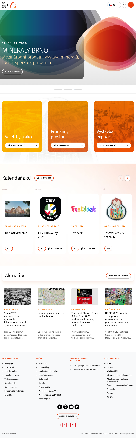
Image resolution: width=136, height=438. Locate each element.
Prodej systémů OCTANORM (50, 395)
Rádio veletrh (44, 379)
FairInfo (42, 383)
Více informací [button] (16, 145)
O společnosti (10, 383)
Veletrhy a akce (19, 136)
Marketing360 (44, 399)
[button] (114, 5)
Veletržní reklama (46, 375)
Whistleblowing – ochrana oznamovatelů (117, 380)
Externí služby (44, 387)
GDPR (109, 363)
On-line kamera (11, 387)
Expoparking (44, 367)
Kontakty (8, 395)
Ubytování (43, 363)
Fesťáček (76, 233)
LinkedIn (77, 406)
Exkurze (110, 393)
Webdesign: (124, 434)
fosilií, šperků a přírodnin (26, 62)
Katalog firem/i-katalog (48, 371)
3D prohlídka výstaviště (14, 391)
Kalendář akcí (10, 367)
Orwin (131, 434)
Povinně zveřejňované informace (120, 385)
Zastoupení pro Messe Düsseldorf (86, 366)
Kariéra (109, 397)
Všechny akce (44, 178)
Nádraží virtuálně (16, 233)
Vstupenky (56, 248)
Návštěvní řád (112, 371)
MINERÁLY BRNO (25, 50)
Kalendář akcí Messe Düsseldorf (85, 370)
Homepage (9, 363)
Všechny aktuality (118, 276)
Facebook (59, 406)
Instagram (65, 406)
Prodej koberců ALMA (47, 391)
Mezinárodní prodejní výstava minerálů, (40, 57)
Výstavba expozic (105, 134)
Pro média (111, 389)
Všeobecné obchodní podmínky (119, 375)
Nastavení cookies (9, 434)
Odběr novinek (67, 416)
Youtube (71, 406)
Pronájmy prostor (59, 134)
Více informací (12, 71)
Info (9, 248)
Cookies (110, 367)
